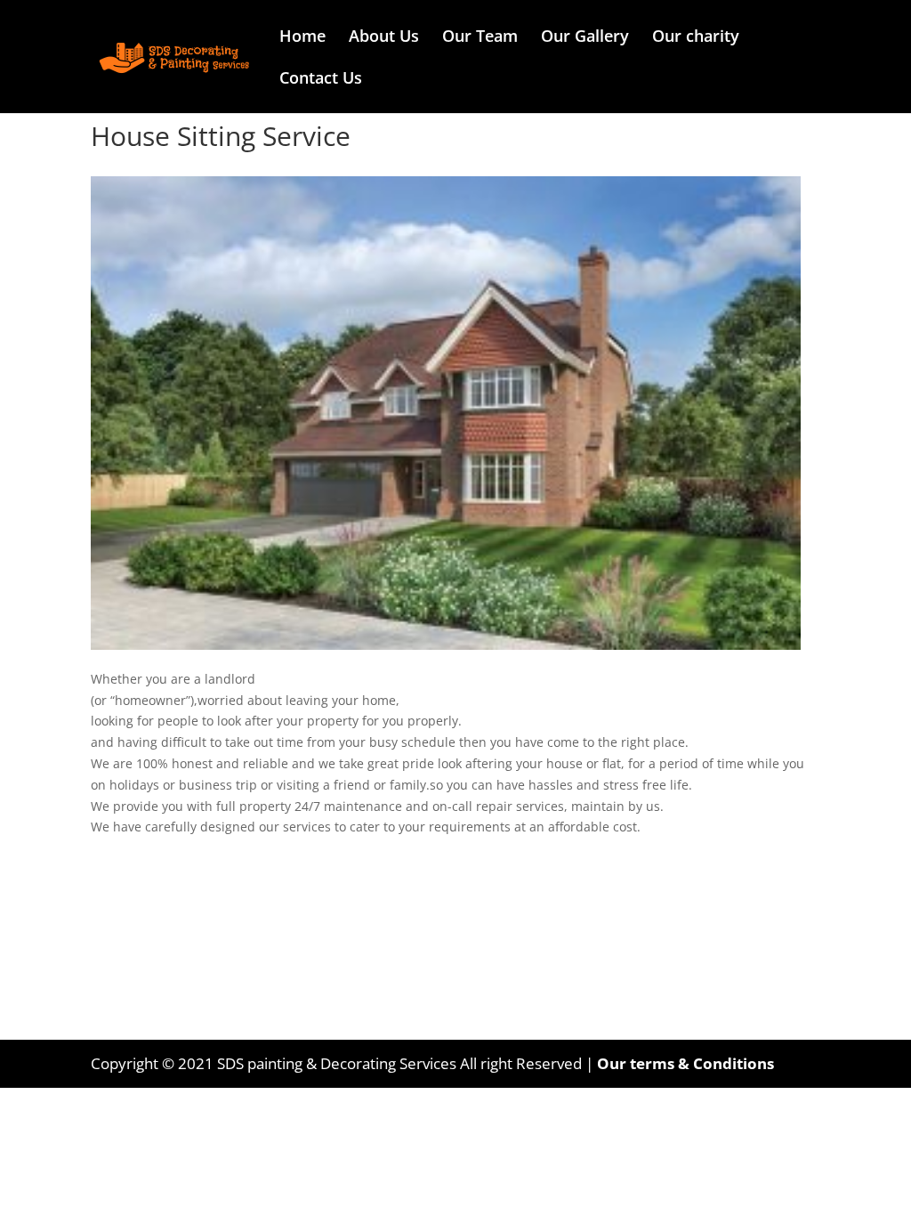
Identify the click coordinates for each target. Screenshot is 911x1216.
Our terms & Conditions (685, 1063)
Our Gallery (585, 37)
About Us (384, 37)
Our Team (480, 37)
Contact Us (320, 79)
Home (302, 37)
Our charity (695, 37)
